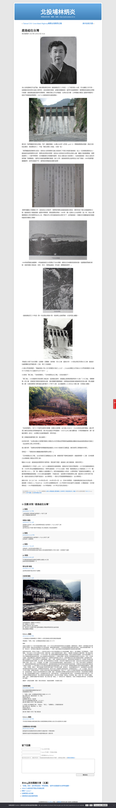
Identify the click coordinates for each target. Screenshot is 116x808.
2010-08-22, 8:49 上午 (28, 557)
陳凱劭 (59, 802)
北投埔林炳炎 (58, 12)
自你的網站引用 (37, 492)
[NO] (114, 805)
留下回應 (28, 492)
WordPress (50, 802)
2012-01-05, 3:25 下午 (28, 636)
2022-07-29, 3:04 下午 (28, 728)
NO (91, 805)
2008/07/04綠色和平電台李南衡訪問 (33, 788)
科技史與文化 (69, 491)
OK (87, 805)
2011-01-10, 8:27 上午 (28, 578)
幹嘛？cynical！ (27, 791)
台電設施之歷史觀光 (54, 491)
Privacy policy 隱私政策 (100, 805)
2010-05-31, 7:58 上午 (28, 546)
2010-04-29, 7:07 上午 (28, 522)
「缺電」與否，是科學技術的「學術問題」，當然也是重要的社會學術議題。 (46, 786)
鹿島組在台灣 (30, 30)
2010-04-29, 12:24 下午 (29, 535)
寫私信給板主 (71, 757)
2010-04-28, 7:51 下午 (28, 511)
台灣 (47, 491)
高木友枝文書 (88, 23)
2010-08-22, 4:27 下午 (28, 568)
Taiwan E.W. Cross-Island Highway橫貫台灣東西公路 (42, 23)
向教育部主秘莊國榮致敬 (30, 796)
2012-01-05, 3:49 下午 (28, 719)
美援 (74, 491)
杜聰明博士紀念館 (27, 793)
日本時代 (62, 491)
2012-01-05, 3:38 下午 (28, 688)
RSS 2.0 (88, 491)
